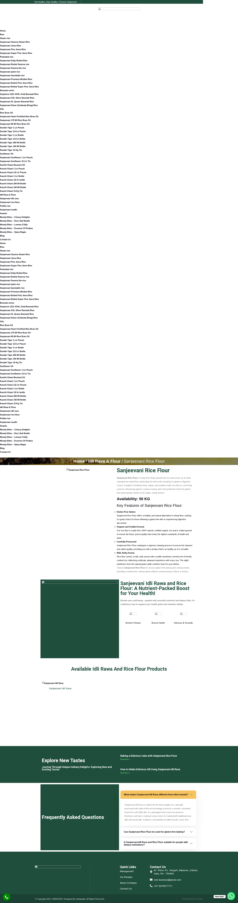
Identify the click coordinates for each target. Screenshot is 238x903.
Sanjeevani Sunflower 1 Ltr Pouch (16, 157)
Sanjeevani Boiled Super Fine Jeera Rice (19, 86)
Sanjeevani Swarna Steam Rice (15, 42)
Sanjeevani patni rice (10, 72)
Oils (2, 109)
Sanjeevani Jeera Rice (10, 45)
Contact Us (5, 239)
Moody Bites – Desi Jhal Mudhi (15, 221)
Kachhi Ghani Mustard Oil (12, 165)
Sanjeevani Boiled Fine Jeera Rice (16, 83)
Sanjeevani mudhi (8, 209)
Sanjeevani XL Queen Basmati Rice (17, 101)
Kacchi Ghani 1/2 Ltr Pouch (13, 172)
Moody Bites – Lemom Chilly (14, 224)
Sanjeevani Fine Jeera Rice (13, 49)
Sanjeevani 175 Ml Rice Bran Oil (15, 120)
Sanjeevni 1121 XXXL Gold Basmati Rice (19, 94)
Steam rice (5, 38)
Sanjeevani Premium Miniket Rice (16, 79)
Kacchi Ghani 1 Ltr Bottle (12, 176)
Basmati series (7, 90)
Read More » (125, 759)
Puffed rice (5, 206)
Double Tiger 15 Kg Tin (11, 150)
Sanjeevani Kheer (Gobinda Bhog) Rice (19, 105)
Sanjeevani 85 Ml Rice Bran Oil (14, 124)
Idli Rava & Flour (8, 195)
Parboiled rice (6, 57)
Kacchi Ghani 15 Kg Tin (11, 191)
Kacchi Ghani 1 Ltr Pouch (12, 168)
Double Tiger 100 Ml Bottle (12, 146)
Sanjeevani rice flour (10, 202)
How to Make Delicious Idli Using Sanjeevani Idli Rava (150, 769)
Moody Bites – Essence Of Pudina (16, 228)
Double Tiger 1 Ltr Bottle (12, 135)
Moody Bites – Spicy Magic (13, 232)
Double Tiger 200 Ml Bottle (12, 142)
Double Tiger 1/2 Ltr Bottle (12, 139)
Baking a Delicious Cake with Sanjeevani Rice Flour (148, 755)
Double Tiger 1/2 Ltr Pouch (13, 131)
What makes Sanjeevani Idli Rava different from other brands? (156, 794)
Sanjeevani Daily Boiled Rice (13, 60)
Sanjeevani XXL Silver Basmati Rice (17, 98)
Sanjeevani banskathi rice (12, 75)
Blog (2, 236)
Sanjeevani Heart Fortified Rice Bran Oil (19, 116)
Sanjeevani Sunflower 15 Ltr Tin (15, 161)
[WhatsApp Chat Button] (231, 896)
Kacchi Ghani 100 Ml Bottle (13, 187)
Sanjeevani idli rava (9, 198)
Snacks (3, 213)
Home (3, 31)
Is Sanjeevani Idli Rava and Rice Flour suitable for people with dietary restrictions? (156, 843)
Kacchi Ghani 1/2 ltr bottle (12, 180)
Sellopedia (80, 899)
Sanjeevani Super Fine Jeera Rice (16, 53)
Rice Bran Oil (6, 113)
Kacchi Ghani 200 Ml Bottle (13, 183)
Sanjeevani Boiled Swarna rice (14, 64)
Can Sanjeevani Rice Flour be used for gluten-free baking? (154, 832)
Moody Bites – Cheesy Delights (15, 217)
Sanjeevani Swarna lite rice (13, 68)
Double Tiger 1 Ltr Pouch (12, 127)
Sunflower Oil (6, 154)
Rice (2, 34)
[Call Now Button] (6, 897)
